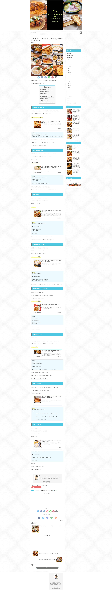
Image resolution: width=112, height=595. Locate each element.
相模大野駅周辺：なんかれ (45, 89)
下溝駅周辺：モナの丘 (44, 98)
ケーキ (70, 83)
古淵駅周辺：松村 (44, 93)
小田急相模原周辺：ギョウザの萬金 (46, 96)
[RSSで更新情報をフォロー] (49, 482)
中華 (43, 490)
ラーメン (70, 91)
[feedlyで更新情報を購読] (48, 482)
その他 (69, 100)
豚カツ (70, 74)
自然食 (70, 85)
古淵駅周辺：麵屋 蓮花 (45, 91)
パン (69, 87)
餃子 (69, 81)
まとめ (33, 490)
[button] (81, 33)
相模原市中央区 (70, 55)
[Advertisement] (47, 500)
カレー (38, 490)
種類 (68, 59)
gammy (40, 475)
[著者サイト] (43, 482)
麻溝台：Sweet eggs (44, 100)
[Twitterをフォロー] (45, 482)
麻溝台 (55, 490)
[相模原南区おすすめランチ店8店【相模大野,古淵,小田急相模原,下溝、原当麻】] (45, 77)
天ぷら (70, 66)
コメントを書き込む (47, 567)
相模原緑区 (69, 53)
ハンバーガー (71, 96)
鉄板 (69, 70)
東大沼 (49, 490)
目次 (47, 87)
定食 (41, 490)
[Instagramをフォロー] (46, 482)
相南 (52, 490)
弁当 (69, 68)
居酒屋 (70, 72)
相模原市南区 (70, 57)
